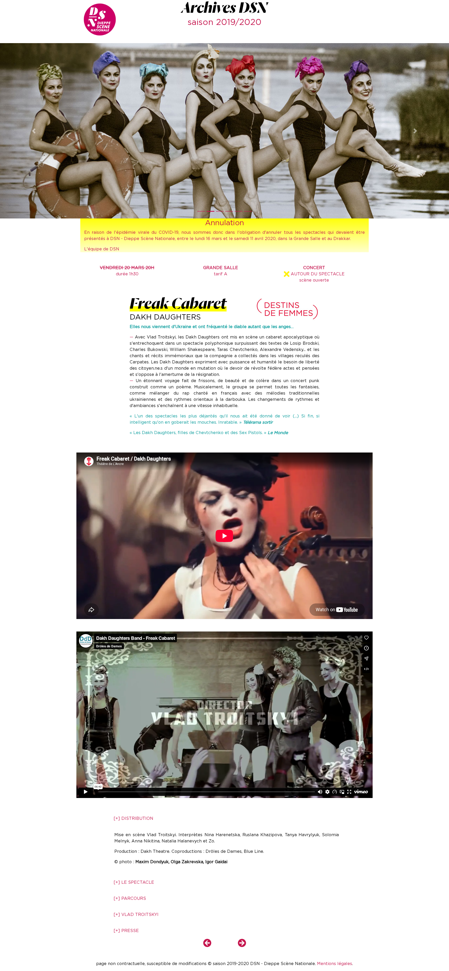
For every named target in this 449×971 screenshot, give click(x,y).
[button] (33, 130)
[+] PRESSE (126, 930)
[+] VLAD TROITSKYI (136, 914)
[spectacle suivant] (235, 944)
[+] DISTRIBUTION (133, 818)
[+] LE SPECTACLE (134, 882)
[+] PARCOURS (130, 898)
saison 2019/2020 (224, 22)
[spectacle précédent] (213, 944)
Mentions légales (334, 963)
